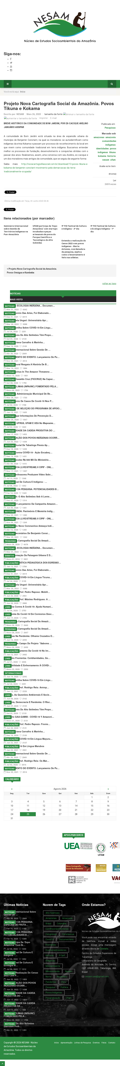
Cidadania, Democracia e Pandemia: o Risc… (28, 702)
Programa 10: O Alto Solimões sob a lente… (28, 496)
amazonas (99, 137)
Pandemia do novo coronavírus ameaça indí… (29, 525)
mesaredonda (53, 971)
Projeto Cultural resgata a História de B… (26, 364)
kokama (102, 156)
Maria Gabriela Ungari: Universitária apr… (26, 320)
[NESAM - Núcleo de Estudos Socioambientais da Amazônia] (60, 27)
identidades (102, 148)
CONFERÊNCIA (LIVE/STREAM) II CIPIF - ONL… (29, 467)
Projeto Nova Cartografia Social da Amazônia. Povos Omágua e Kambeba (32, 271)
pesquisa (50, 987)
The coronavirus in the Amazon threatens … (28, 371)
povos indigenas (54, 992)
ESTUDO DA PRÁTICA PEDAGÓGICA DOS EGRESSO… (32, 562)
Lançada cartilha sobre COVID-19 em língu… (28, 327)
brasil (48, 923)
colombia (61, 923)
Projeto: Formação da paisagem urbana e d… (28, 555)
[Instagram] (11, 70)
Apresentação (66, 1043)
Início (56, 1043)
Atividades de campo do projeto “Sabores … (28, 643)
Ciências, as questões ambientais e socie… (27, 694)
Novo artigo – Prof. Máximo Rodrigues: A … (27, 599)
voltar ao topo (109, 283)
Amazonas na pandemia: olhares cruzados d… (29, 636)
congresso (51, 934)
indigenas (50, 960)
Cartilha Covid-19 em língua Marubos (24, 746)
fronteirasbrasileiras (56, 950)
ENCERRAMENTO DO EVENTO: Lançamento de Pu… (32, 357)
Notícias (9, 306)
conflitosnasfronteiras (57, 929)
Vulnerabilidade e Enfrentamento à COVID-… (28, 665)
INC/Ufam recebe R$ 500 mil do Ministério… (27, 459)
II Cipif (62, 955)
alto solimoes (53, 913)
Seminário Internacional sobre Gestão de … (27, 349)
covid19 (50, 939)
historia (111, 156)
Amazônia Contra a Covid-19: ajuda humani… (28, 606)
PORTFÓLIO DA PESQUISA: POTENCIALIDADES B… (31, 489)
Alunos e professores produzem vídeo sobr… (28, 474)
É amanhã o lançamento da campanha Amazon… (31, 503)
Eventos (9, 556)
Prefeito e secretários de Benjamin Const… (27, 533)
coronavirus (68, 934)
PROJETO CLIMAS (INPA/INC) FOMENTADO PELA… (31, 386)
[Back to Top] (2, 1063)
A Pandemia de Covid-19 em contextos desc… (29, 613)
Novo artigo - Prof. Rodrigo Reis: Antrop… (26, 687)
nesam (105, 160)
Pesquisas (110, 128)
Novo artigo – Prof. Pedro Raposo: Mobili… (27, 591)
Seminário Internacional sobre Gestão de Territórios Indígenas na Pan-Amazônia (16, 230)
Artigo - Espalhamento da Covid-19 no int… (27, 650)
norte (48, 976)
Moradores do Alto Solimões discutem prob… (19, 1025)
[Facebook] (10, 58)
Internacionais (13, 673)
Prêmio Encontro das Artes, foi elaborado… (27, 312)
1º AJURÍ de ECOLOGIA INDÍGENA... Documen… (29, 305)
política (64, 987)
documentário (66, 939)
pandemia (51, 982)
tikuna (112, 152)
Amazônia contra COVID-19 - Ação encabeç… (28, 452)
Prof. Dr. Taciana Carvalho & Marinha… (24, 342)
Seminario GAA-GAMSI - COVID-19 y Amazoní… (29, 716)
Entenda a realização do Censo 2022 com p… (21, 974)
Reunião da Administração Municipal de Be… (28, 393)
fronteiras (51, 945)
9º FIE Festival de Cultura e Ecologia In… (18, 964)
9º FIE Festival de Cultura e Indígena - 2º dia (74, 227)
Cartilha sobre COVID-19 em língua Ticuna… (28, 577)
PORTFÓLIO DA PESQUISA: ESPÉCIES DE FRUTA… (18, 923)
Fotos (104, 1043)
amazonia (110, 137)
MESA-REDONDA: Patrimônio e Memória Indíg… (29, 511)
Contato (111, 1043)
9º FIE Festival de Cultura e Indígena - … (25, 481)
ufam (113, 160)
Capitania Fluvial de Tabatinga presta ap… (27, 445)
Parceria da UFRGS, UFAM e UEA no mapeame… (29, 423)
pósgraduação (53, 998)
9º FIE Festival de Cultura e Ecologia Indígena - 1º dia (102, 229)
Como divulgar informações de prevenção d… (28, 415)
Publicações (11, 563)
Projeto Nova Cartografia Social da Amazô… (27, 540)
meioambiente (53, 966)
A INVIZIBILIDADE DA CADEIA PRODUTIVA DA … (19, 1004)
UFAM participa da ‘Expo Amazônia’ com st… (17, 943)
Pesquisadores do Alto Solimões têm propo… (28, 334)
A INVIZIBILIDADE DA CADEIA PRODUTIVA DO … (29, 430)
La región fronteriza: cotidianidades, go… (27, 658)
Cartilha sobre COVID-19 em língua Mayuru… (28, 738)
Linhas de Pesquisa (82, 1043)
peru (63, 982)
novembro (62, 976)
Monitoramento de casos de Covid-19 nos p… (28, 401)
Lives (7, 607)
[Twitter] (11, 62)
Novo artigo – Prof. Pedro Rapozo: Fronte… (27, 724)
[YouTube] (11, 66)
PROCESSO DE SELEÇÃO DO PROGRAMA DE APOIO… (33, 408)
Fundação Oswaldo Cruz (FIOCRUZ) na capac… (29, 379)
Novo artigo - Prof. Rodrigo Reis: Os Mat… (26, 760)
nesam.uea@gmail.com (97, 976)
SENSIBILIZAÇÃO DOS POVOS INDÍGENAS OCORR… (31, 437)
